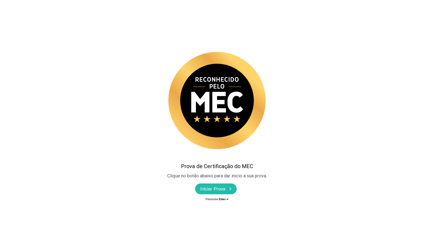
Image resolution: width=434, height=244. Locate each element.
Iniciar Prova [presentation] (212, 188)
